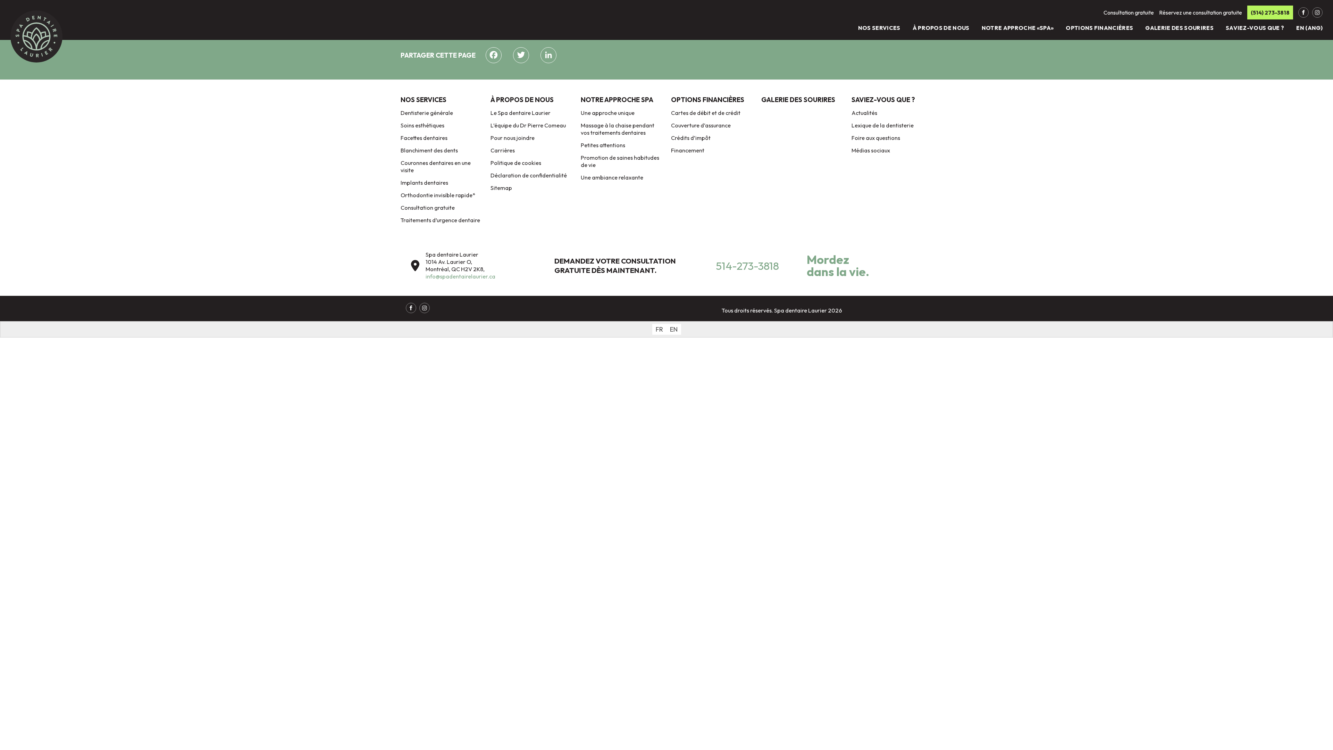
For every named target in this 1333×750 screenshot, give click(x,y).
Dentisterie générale (427, 112)
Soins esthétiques (422, 125)
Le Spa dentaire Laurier (521, 112)
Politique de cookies (516, 162)
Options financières (1099, 27)
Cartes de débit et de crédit (705, 112)
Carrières (503, 150)
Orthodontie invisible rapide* (438, 195)
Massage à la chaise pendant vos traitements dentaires (617, 129)
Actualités (864, 112)
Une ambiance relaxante (612, 177)
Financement (687, 150)
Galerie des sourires (1179, 27)
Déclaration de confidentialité (529, 175)
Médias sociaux (871, 150)
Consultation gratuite (428, 207)
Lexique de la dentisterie (883, 125)
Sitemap (501, 187)
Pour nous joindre (513, 137)
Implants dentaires (424, 182)
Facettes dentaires (424, 137)
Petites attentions (603, 145)
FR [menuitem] (659, 329)
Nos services (879, 27)
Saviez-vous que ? (1255, 27)
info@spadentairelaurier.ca (460, 276)
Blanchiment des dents (429, 150)
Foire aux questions (876, 137)
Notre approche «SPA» (1018, 27)
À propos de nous (941, 27)
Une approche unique (608, 112)
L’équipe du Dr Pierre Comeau (528, 125)
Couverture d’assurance (701, 125)
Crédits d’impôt (691, 137)
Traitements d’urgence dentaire (440, 220)
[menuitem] (659, 329)
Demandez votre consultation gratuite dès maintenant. (615, 265)
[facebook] (1303, 12)
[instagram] (1317, 12)
